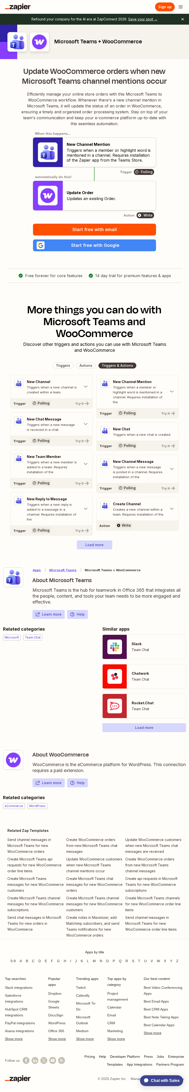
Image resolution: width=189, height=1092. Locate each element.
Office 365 (56, 1031)
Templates (115, 1064)
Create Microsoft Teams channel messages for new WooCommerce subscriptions (35, 904)
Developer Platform (125, 1056)
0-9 (13, 961)
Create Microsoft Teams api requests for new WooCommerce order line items (34, 865)
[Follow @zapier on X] (43, 1060)
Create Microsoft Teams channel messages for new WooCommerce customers (94, 904)
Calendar (114, 1007)
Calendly (83, 995)
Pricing (89, 1056)
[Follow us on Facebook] (26, 1060)
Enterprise (176, 1056)
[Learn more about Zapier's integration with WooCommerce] (13, 760)
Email (111, 1015)
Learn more (52, 614)
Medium (82, 1031)
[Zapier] (18, 6)
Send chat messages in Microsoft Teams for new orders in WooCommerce (34, 923)
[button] (94, 245)
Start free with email (94, 229)
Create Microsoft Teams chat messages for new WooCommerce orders (94, 884)
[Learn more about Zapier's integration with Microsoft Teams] (13, 577)
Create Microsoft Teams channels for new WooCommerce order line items (153, 904)
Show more (14, 1039)
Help (81, 614)
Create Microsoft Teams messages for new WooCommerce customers (35, 884)
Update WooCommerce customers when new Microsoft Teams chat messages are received (153, 846)
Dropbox (55, 993)
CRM (111, 1023)
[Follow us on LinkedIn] (35, 1060)
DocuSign (55, 1015)
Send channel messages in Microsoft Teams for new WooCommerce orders (29, 846)
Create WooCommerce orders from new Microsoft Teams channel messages (149, 865)
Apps (37, 570)
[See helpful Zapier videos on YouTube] (52, 1060)
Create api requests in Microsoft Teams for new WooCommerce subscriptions (151, 884)
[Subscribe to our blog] (61, 1060)
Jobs (160, 1056)
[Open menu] (180, 6)
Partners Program (170, 1064)
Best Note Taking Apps (161, 1017)
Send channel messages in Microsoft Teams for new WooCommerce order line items (151, 923)
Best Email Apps (156, 1001)
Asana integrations (19, 1031)
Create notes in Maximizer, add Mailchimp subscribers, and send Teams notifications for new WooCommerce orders (92, 926)
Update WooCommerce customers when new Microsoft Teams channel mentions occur (94, 865)
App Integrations (139, 1064)
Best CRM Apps (156, 1009)
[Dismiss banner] (182, 19)
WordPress (56, 1023)
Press (148, 1056)
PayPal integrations (20, 1023)
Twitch (81, 988)
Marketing (115, 1031)
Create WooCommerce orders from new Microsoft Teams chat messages (91, 846)
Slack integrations (18, 988)
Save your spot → (143, 19)
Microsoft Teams (63, 570)
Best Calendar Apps (159, 1025)
